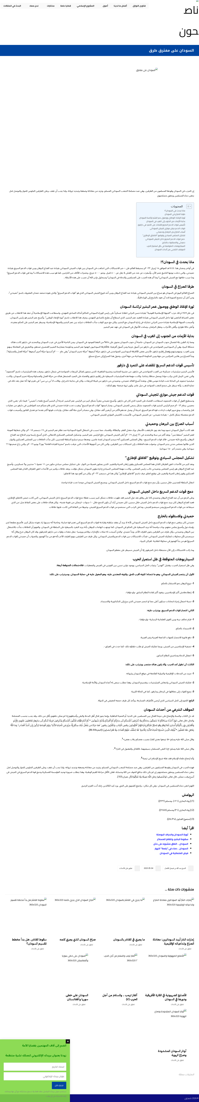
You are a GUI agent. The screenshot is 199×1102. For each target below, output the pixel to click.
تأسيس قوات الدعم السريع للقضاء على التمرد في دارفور (161, 224)
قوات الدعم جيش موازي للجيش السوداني (167, 228)
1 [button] (122, 739)
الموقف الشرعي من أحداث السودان (170, 249)
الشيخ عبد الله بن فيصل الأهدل (175, 868)
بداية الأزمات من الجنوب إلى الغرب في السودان (165, 221)
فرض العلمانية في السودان (174, 853)
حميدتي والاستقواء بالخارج (173, 242)
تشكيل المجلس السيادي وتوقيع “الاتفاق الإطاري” (163, 235)
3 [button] (141, 758)
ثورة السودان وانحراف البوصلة (172, 834)
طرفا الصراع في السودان (175, 214)
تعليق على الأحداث (125, 868)
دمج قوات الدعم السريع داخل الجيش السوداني (165, 239)
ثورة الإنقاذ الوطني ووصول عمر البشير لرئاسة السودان (162, 217)
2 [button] (114, 748)
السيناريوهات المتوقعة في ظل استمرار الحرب (166, 246)
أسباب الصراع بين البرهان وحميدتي (170, 231)
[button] (191, 877)
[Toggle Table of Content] (187, 206)
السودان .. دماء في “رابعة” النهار (171, 848)
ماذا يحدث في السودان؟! (174, 210)
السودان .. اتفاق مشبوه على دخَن (170, 844)
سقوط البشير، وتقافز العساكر (172, 839)
